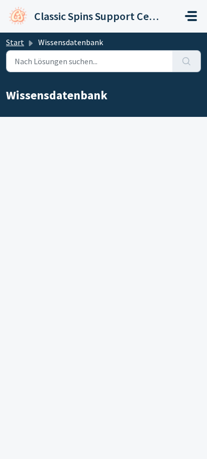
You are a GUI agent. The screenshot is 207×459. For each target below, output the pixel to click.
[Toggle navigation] (191, 16)
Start (15, 42)
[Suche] (186, 61)
